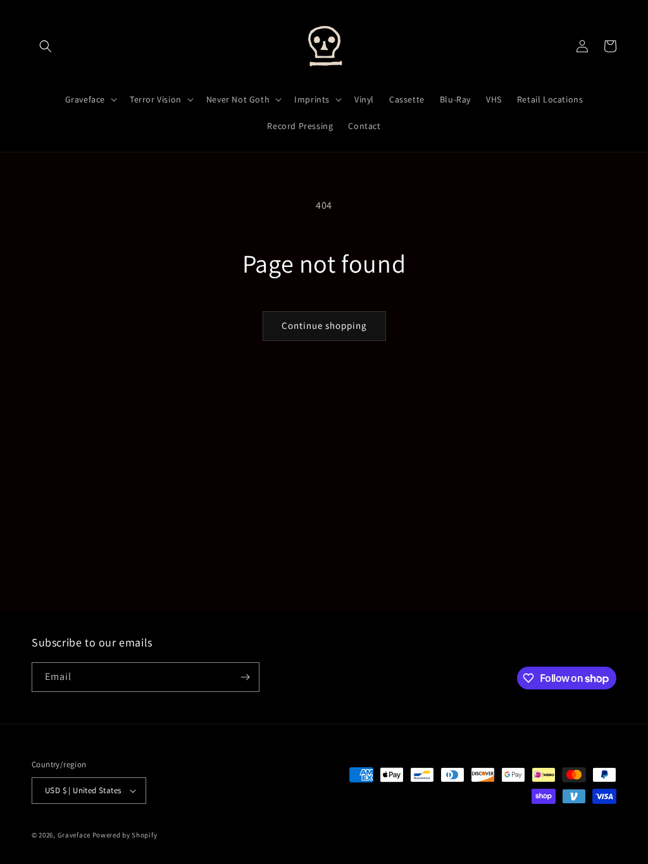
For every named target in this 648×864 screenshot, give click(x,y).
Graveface (74, 834)
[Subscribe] (245, 677)
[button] (45, 46)
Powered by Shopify (125, 834)
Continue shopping (324, 325)
